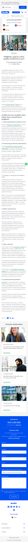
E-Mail (4, 462)
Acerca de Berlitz (6, 528)
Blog (8, 16)
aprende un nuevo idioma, (13, 124)
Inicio (3, 16)
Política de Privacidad (13, 438)
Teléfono (4, 456)
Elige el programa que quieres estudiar (12, 469)
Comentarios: (5, 476)
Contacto (4, 532)
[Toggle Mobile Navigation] (25, 12)
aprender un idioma (19, 247)
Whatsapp (18, 425)
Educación (14, 53)
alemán (12, 104)
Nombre (4, 442)
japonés (17, 104)
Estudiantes (4, 524)
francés (8, 104)
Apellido (4, 449)
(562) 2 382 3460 (14, 422)
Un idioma (4, 282)
